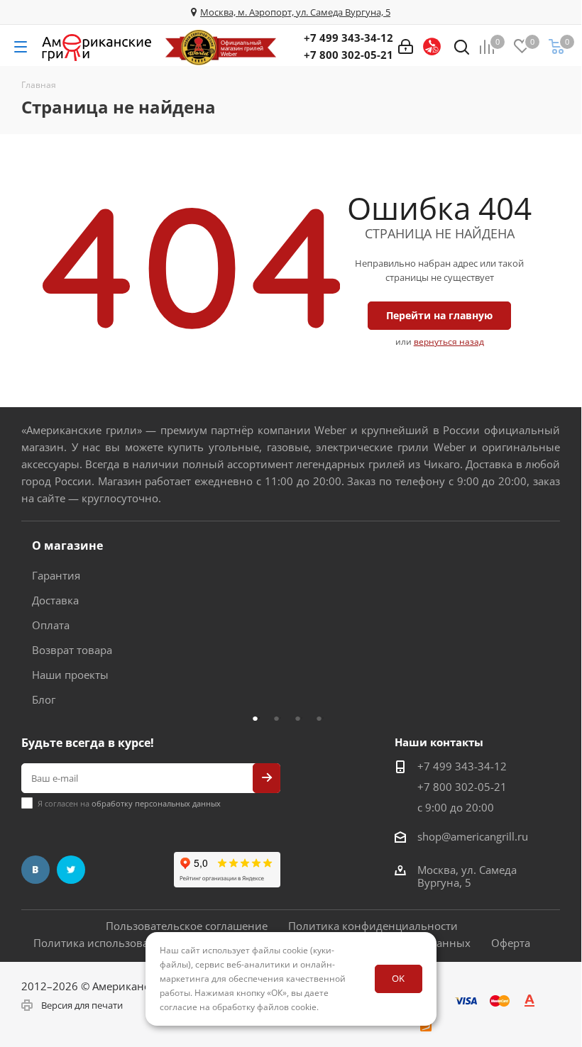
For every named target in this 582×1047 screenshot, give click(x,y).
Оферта (510, 943)
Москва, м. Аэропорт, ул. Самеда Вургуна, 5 (295, 12)
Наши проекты (70, 674)
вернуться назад (449, 342)
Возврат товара (72, 650)
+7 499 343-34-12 (348, 38)
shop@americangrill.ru (472, 836)
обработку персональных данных (156, 803)
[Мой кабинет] (405, 47)
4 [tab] (323, 718)
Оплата (51, 625)
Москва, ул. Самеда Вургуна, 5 (467, 876)
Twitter (71, 869)
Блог (43, 699)
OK (398, 978)
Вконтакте (35, 869)
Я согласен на (129, 803)
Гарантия (56, 575)
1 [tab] (259, 718)
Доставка (55, 600)
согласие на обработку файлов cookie (238, 1007)
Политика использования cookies (120, 943)
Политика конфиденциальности (373, 926)
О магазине (67, 545)
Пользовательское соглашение (187, 926)
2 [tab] (280, 718)
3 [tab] (302, 718)
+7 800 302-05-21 (348, 55)
